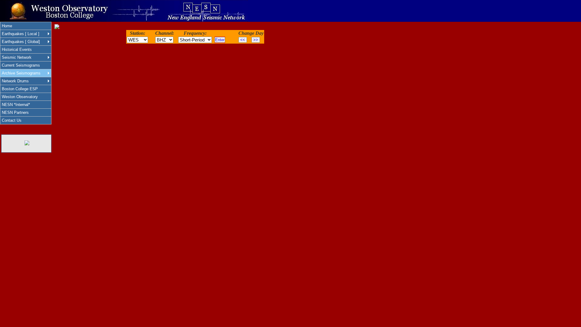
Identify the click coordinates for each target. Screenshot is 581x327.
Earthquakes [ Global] (21, 41)
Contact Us (11, 120)
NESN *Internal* (16, 104)
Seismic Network (16, 57)
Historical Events (17, 49)
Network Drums (15, 81)
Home (7, 26)
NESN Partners (15, 112)
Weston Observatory (20, 96)
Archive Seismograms (21, 73)
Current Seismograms (21, 65)
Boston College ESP (20, 89)
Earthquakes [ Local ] (20, 33)
